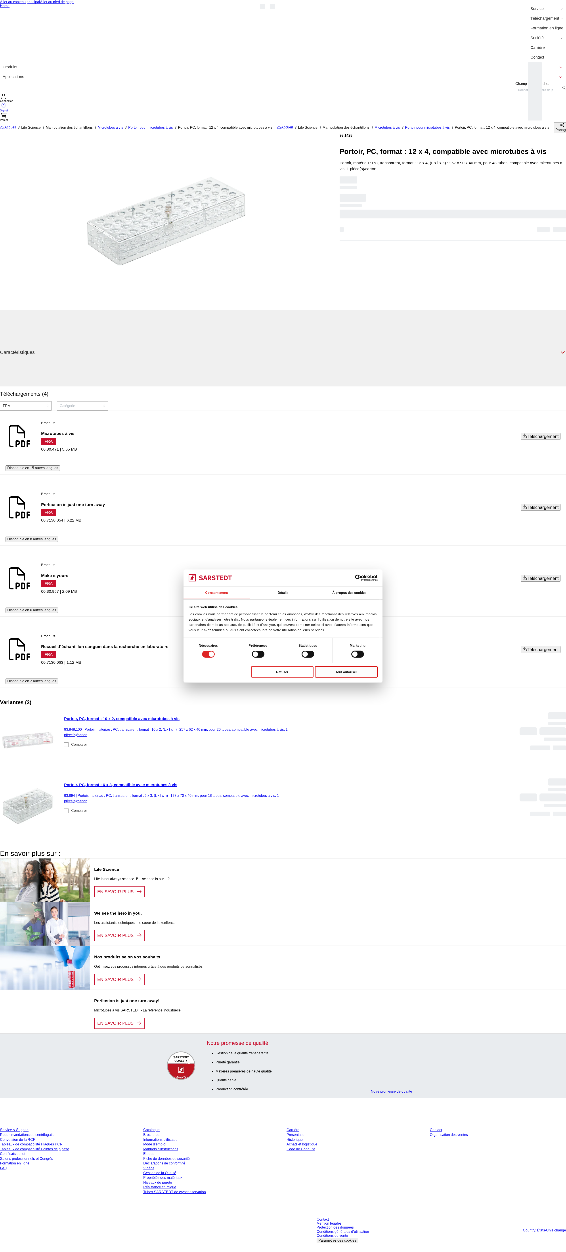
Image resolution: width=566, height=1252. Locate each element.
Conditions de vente (332, 1235)
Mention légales (329, 1223)
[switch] (258, 654)
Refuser (282, 672)
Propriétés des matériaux (162, 1177)
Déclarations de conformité (164, 1163)
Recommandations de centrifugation (28, 1135)
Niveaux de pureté (157, 1182)
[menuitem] (547, 9)
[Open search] (564, 88)
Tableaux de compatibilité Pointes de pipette (34, 1149)
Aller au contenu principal (20, 2)
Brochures (151, 1135)
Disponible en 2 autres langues (31, 681)
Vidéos (148, 1168)
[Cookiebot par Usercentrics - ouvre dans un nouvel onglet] (358, 578)
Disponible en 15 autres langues (32, 468)
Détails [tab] (283, 592)
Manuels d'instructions (160, 1149)
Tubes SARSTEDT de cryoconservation (174, 1192)
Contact (436, 1130)
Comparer (79, 744)
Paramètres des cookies (337, 1240)
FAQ (3, 1168)
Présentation (296, 1135)
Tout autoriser (346, 672)
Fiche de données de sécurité (166, 1158)
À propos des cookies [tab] (349, 592)
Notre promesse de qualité (391, 1091)
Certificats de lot (12, 1154)
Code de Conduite (301, 1149)
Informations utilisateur (161, 1139)
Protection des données (335, 1227)
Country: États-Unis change (544, 1230)
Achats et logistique (302, 1144)
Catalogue (151, 1130)
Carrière (293, 1130)
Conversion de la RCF (17, 1139)
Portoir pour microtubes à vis (150, 127)
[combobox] (26, 406)
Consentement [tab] (216, 592)
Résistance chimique (159, 1187)
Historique (295, 1139)
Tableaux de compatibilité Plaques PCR (31, 1144)
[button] (6, 98)
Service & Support (14, 1130)
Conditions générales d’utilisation (343, 1231)
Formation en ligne (14, 1163)
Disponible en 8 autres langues (31, 539)
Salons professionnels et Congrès (26, 1158)
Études (148, 1154)
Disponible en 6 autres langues (31, 610)
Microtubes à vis (110, 127)
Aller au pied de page (57, 2)
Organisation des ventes (449, 1135)
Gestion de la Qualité (159, 1173)
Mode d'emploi (154, 1144)
